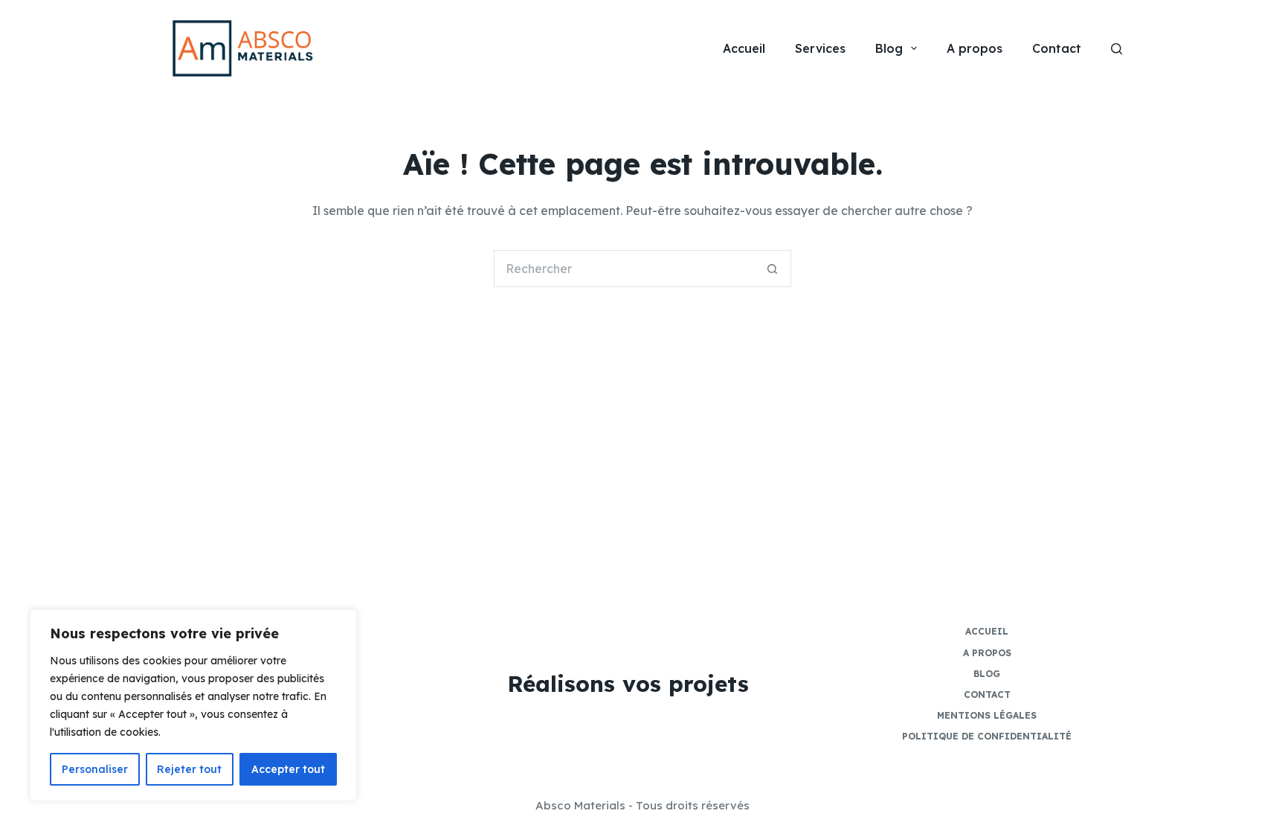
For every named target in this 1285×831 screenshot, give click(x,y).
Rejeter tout (189, 769)
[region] (193, 705)
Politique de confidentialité (987, 736)
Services (820, 48)
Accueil (744, 48)
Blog (889, 48)
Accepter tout (288, 769)
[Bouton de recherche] (772, 268)
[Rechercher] (1116, 48)
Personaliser (95, 769)
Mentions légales (987, 715)
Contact (1056, 48)
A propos (974, 48)
